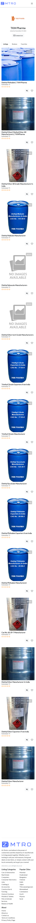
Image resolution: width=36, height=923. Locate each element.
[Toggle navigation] (31, 3)
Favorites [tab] (24, 44)
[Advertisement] (18, 819)
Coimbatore (24, 892)
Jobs (3, 882)
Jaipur (22, 884)
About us (5, 913)
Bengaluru (23, 877)
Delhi (21, 882)
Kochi (22, 894)
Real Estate (5, 875)
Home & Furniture (8, 894)
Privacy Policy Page (8, 920)
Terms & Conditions (8, 918)
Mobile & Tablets (8, 896)
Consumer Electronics (9, 880)
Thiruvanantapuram (26, 887)
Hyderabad (23, 875)
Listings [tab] (5, 44)
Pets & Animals (7, 899)
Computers (5, 877)
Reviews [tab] (14, 44)
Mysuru (22, 896)
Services (4, 901)
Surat (21, 899)
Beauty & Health (7, 904)
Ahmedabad (24, 889)
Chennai (22, 880)
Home (4, 911)
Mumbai (22, 872)
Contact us (5, 915)
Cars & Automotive (8, 872)
